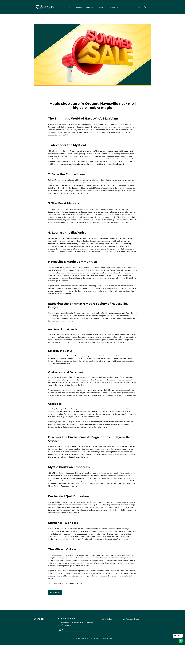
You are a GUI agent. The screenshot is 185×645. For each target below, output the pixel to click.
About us (89, 7)
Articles (101, 7)
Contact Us (114, 7)
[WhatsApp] (181, 641)
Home (68, 7)
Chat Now (178, 636)
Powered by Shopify (106, 638)
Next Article (55, 592)
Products (78, 7)
